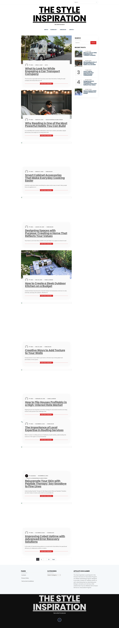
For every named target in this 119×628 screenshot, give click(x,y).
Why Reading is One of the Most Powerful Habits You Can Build (46, 124)
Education (49, 119)
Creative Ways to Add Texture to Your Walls (45, 351)
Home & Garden (49, 279)
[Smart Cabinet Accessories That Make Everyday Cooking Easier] (46, 156)
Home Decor (49, 171)
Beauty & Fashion (31, 478)
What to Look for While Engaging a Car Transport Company (42, 71)
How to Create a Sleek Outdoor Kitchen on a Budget (45, 284)
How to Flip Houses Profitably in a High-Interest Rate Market (46, 403)
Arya (32, 65)
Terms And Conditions (27, 581)
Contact (23, 575)
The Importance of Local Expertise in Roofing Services (44, 428)
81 (48, 559)
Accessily (33, 475)
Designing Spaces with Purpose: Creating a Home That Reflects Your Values (46, 233)
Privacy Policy (25, 578)
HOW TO (46, 29)
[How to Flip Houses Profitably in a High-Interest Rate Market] (46, 383)
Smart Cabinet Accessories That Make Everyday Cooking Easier (45, 177)
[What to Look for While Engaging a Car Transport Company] (46, 49)
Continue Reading (46, 83)
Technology (50, 532)
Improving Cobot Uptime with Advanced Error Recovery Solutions (45, 539)
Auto (46, 65)
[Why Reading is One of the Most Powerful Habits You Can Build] (46, 104)
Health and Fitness (57, 119)
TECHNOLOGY (53, 29)
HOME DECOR (63, 29)
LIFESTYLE (71, 29)
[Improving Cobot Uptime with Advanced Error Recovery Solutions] (46, 517)
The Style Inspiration (59, 14)
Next (53, 559)
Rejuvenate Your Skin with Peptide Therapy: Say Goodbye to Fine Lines (46, 483)
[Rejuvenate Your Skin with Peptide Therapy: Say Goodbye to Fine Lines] (46, 460)
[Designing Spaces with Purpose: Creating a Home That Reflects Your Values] (46, 211)
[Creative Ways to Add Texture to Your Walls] (46, 324)
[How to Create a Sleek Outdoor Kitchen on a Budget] (46, 264)
